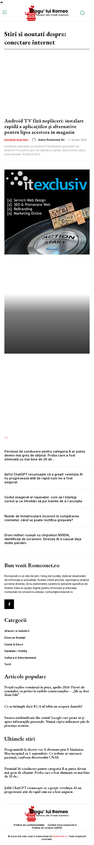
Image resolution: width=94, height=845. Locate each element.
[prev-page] (5, 438)
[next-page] (7, 438)
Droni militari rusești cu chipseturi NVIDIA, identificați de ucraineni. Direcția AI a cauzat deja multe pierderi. (42, 539)
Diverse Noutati (16, 140)
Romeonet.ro (60, 836)
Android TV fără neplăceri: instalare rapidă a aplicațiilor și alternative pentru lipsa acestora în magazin (44, 126)
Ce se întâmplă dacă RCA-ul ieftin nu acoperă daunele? (43, 706)
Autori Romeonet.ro (51, 139)
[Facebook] (9, 604)
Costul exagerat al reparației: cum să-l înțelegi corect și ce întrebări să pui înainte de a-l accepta (43, 499)
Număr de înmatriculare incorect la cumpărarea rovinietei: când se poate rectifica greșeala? (41, 518)
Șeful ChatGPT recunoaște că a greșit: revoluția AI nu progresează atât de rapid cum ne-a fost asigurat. (43, 478)
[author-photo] (34, 140)
